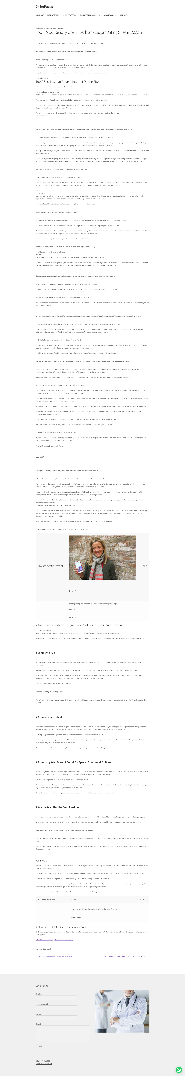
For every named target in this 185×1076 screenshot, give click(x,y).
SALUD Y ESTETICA (69, 15)
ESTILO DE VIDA (53, 15)
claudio (61, 28)
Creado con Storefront (44, 1064)
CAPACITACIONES (109, 15)
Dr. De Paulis (44, 6)
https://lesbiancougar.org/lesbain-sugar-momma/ (54, 940)
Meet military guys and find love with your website (56, 956)
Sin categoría (47, 949)
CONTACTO (124, 15)
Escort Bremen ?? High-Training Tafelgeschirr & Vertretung (125, 956)
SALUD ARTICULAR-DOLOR (90, 15)
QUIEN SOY (40, 15)
